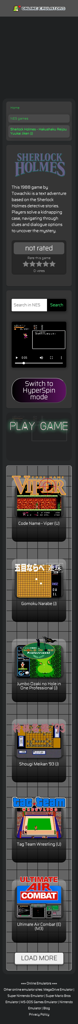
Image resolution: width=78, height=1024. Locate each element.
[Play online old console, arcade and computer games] (39, 7)
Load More (39, 958)
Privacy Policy (39, 1014)
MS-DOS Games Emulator (39, 1002)
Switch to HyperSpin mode (39, 390)
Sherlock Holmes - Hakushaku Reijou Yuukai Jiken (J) (38, 131)
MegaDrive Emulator (58, 989)
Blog (46, 1008)
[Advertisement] (39, 57)
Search (56, 305)
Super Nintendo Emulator (25, 995)
